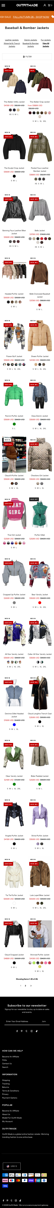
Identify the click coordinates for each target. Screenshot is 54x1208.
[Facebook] (17, 1031)
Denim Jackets (30, 40)
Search (5, 1067)
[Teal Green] (20, 364)
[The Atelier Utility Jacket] (14, 81)
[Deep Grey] (10, 110)
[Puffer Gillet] (40, 514)
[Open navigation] (8, 5)
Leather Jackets (12, 40)
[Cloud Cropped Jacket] (14, 934)
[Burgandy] (30, 112)
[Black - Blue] (12, 364)
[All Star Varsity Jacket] (14, 633)
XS (10, 114)
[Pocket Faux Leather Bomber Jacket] (40, 147)
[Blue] (39, 424)
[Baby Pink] (23, 543)
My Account (7, 1121)
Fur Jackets (46, 40)
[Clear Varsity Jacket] (14, 755)
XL (41, 121)
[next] (31, 986)
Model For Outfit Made (12, 1118)
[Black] (34, 112)
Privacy (5, 1094)
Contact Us (7, 1063)
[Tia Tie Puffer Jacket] (14, 874)
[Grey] (30, 238)
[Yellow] (39, 966)
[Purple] (37, 843)
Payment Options (9, 1098)
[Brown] (41, 112)
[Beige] (45, 112)
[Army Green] (37, 112)
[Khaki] (43, 364)
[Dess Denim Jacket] (40, 395)
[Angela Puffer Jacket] (14, 815)
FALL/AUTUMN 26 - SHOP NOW (21, 17)
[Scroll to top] (48, 1200)
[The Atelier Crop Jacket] (40, 81)
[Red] (39, 602)
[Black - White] (8, 364)
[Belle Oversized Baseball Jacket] (40, 273)
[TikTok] (36, 1031)
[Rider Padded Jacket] (40, 755)
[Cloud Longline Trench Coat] (40, 693)
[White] (37, 242)
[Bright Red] (41, 238)
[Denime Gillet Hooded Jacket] (14, 693)
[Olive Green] (35, 179)
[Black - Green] (16, 364)
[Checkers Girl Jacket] (40, 455)
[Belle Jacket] (40, 210)
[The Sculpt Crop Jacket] (14, 147)
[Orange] (16, 543)
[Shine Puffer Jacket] (40, 815)
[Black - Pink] (23, 364)
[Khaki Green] (49, 238)
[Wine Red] (18, 241)
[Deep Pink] (4, 543)
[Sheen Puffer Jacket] (40, 335)
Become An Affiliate (10, 1057)
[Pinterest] (21, 1031)
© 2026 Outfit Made (10, 1205)
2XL (44, 121)
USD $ (14, 1166)
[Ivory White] (39, 116)
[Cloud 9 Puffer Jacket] (14, 455)
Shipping (6, 1080)
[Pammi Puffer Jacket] (14, 395)
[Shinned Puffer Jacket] (40, 934)
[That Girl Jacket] (14, 514)
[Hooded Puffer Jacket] (14, 273)
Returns (5, 1087)
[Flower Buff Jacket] (14, 335)
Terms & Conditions (10, 1091)
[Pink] (49, 112)
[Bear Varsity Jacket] (40, 574)
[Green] (14, 424)
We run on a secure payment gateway (33, 1205)
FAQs (4, 1060)
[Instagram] (32, 1031)
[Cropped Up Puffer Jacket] (14, 574)
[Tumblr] (26, 1031)
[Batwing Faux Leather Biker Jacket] (14, 210)
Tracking (6, 1084)
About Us (6, 1114)
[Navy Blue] (14, 110)
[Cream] (18, 110)
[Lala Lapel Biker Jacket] (40, 874)
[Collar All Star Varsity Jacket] (40, 633)
